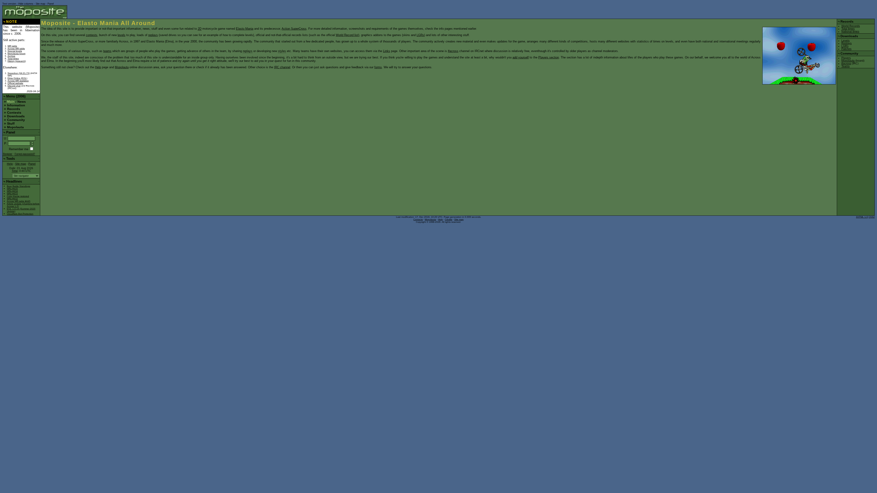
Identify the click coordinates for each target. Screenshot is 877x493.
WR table (12, 46)
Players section (548, 57)
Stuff (11, 123)
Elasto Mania (244, 28)
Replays (846, 43)
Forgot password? (25, 153)
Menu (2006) (16, 96)
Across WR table (16, 48)
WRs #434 (12, 191)
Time (15, 171)
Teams (845, 66)
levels (121, 35)
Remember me (18, 149)
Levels (845, 40)
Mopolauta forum (16, 53)
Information (16, 105)
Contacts (418, 219)
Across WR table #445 (18, 201)
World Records (850, 26)
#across (453, 51)
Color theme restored (18, 196)
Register (7, 153)
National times (850, 31)
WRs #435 (12, 188)
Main (11, 101)
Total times (13, 58)
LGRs (420, 35)
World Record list (347, 35)
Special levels (15, 51)
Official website (15, 83)
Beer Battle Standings (18, 186)
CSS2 (872, 217)
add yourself (520, 57)
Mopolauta (122, 67)
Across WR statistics (18, 80)
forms (378, 67)
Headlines (14, 181)
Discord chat (14, 85)
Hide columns (25, 3)
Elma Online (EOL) (17, 78)
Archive (11, 56)
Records (13, 109)
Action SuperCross (294, 28)
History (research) (17, 61)
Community (16, 120)
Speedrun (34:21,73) (19, 73)
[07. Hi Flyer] (799, 55)
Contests (14, 112)
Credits (448, 219)
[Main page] (34, 12)
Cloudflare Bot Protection (20, 213)
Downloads (16, 116)
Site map (40, 3)
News (21, 101)
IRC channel (282, 67)
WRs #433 (12, 193)
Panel (51, 3)
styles (282, 51)
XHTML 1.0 (862, 217)
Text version (9, 3)
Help (98, 67)
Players (846, 58)
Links (386, 51)
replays (153, 35)
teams (107, 51)
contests (91, 35)
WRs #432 (12, 198)
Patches (846, 48)
